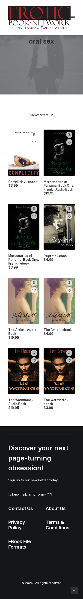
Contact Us (20, 508)
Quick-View (34, 135)
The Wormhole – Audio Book (20, 404)
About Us (56, 508)
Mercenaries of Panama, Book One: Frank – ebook (23, 261)
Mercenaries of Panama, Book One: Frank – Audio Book (59, 187)
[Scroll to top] (74, 590)
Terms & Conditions (57, 524)
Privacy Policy (16, 524)
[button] (72, 17)
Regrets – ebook (56, 258)
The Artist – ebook (58, 332)
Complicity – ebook (22, 184)
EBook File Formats (19, 544)
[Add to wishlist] (34, 142)
